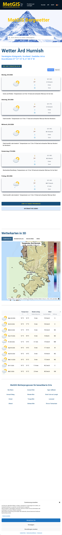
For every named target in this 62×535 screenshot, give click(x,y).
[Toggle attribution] (59, 299)
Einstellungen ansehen (31, 529)
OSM (48, 298)
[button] (59, 502)
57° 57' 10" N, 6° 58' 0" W (24, 59)
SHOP (52, 5)
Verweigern (31, 525)
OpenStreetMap (19, 298)
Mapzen (44, 298)
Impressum (39, 532)
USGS (50, 298)
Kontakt (43, 5)
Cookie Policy (23, 532)
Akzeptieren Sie (31, 520)
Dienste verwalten (6, 516)
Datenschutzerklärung (31, 532)
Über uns (22, 4)
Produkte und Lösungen (30, 4)
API (48, 5)
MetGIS (35, 298)
